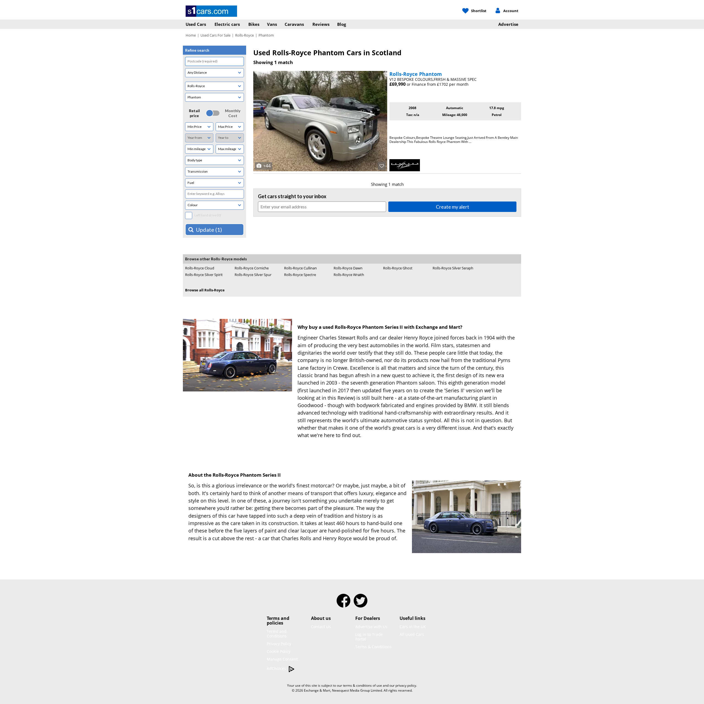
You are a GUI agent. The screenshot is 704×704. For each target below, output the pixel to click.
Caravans (294, 24)
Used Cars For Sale (215, 35)
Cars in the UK (413, 626)
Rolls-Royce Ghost (398, 268)
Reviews (320, 24)
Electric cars (227, 24)
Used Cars (196, 24)
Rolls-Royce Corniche (252, 268)
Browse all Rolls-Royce (205, 290)
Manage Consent (282, 659)
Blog (341, 24)
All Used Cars (412, 634)
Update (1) (209, 229)
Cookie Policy (278, 651)
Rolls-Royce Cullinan (300, 268)
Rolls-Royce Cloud (199, 268)
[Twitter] (360, 604)
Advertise (508, 24)
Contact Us (321, 626)
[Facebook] (343, 604)
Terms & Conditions (373, 646)
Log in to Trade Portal (369, 637)
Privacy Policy (279, 643)
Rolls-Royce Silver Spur (253, 274)
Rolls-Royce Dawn (348, 268)
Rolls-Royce (244, 35)
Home (191, 35)
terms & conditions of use (362, 685)
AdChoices (277, 668)
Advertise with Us (371, 626)
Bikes (253, 24)
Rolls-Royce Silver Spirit (204, 274)
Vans (272, 24)
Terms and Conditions (277, 634)
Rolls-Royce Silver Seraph (453, 268)
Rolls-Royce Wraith (349, 274)
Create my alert (452, 207)
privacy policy (405, 685)
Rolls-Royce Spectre (300, 274)
